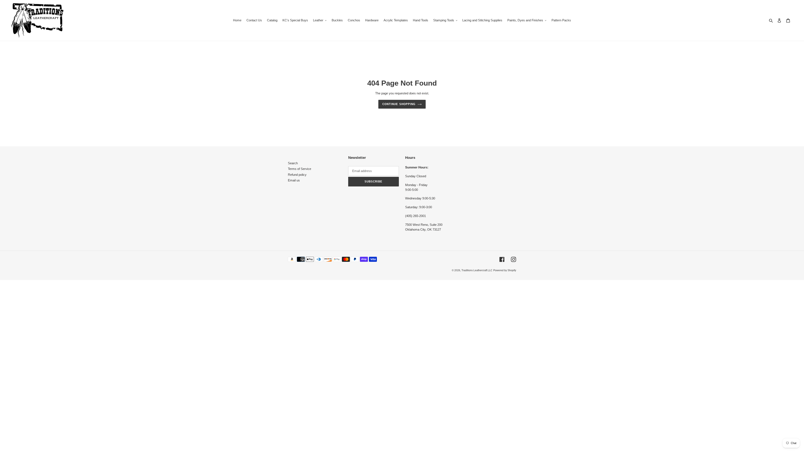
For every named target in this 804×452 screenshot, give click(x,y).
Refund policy (297, 174)
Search (293, 163)
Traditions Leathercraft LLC (476, 270)
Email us (294, 180)
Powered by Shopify (504, 270)
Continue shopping (398, 104)
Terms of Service (299, 169)
